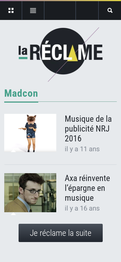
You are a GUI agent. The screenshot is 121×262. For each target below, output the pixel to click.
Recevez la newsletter (87, 10)
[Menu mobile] (11, 10)
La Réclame (61, 54)
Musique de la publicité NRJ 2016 (88, 128)
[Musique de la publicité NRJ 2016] (30, 133)
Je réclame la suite (60, 233)
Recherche (110, 10)
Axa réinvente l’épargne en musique (87, 188)
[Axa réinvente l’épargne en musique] (30, 193)
